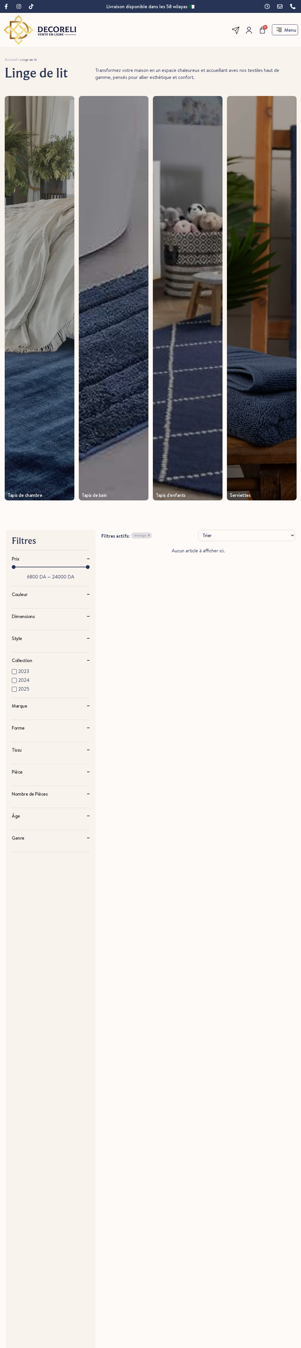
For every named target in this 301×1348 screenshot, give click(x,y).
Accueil (11, 59)
